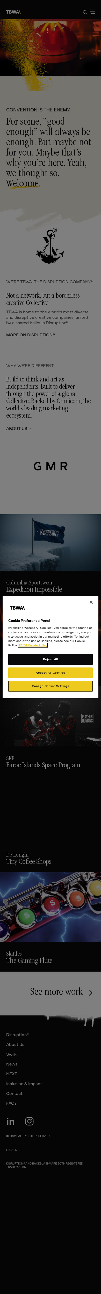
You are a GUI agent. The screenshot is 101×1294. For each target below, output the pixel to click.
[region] (51, 647)
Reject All (50, 659)
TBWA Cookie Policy (33, 645)
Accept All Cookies (50, 672)
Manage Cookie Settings (51, 686)
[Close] (91, 602)
